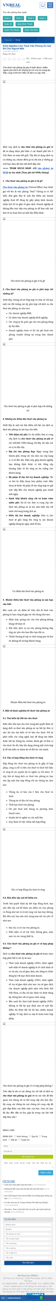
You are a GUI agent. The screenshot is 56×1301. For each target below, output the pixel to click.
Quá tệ (35, 1136)
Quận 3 (31, 18)
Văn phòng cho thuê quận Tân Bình (38, 1289)
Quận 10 (8, 24)
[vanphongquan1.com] (12, 5)
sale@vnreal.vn (17, 1286)
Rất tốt (14, 1140)
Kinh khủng (22, 1136)
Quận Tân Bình (31, 30)
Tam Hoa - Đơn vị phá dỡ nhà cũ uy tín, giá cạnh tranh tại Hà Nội (27, 1210)
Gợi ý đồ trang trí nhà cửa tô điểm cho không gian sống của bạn (28, 1197)
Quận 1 (7, 18)
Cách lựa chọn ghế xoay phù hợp (25, 1185)
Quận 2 (19, 18)
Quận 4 (42, 18)
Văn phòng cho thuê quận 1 (36, 1286)
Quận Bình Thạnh (24, 24)
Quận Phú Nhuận (11, 30)
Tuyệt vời (25, 1140)
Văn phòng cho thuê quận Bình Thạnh (19, 1291)
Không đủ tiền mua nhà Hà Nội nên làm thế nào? (26, 1190)
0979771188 (49, 1298)
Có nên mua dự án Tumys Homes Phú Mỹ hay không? (26, 1204)
